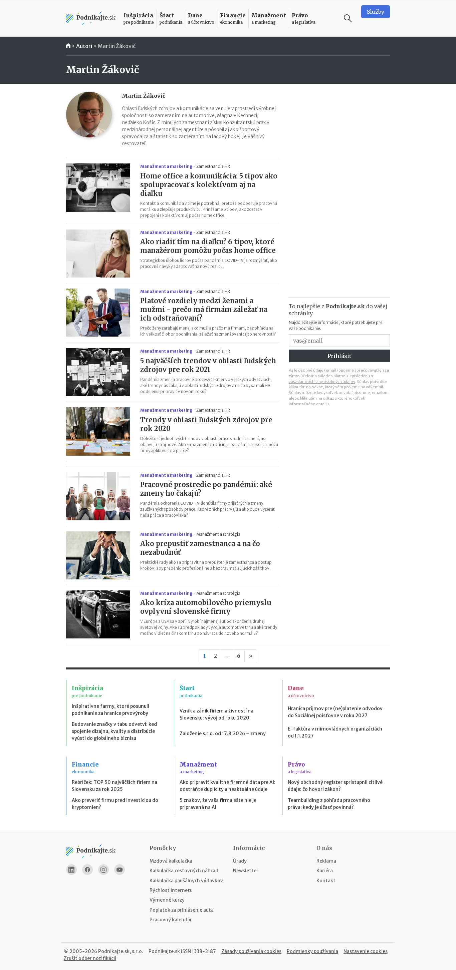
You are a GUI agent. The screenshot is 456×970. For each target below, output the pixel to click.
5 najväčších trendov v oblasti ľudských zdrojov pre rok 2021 (208, 365)
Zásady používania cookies (251, 951)
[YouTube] (119, 869)
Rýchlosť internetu (171, 890)
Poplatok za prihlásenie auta (182, 910)
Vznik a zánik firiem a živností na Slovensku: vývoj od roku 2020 (216, 714)
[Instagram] (103, 869)
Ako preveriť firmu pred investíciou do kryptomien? (115, 803)
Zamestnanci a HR (213, 166)
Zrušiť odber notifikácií (90, 958)
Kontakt (325, 881)
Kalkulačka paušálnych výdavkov (186, 881)
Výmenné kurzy (167, 900)
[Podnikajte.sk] (91, 18)
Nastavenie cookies (366, 951)
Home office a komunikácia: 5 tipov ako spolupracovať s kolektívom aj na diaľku (208, 184)
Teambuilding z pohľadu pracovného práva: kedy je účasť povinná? (329, 803)
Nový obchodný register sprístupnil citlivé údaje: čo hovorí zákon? (335, 785)
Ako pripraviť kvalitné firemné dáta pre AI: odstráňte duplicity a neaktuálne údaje (227, 785)
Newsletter (245, 871)
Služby (375, 11)
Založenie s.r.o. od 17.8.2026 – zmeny (223, 734)
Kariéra (324, 871)
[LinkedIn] (71, 869)
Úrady (240, 861)
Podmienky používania (312, 951)
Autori (84, 46)
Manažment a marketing (166, 166)
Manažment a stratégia (218, 534)
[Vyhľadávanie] (348, 18)
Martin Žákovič (117, 46)
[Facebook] (87, 869)
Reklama (326, 861)
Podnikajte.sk (164, 951)
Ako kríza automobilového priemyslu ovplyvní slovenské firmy (205, 606)
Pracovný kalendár (171, 920)
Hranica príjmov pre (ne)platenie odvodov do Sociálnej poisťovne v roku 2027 (335, 711)
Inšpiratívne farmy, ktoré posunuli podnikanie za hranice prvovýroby (110, 709)
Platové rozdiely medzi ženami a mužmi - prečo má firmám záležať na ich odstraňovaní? (203, 309)
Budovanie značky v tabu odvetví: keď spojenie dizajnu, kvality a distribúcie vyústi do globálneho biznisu (114, 731)
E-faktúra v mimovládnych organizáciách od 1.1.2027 (335, 732)
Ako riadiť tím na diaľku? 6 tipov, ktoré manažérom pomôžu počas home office (208, 246)
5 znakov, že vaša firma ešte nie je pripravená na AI (218, 803)
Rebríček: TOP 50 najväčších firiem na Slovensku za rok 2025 (114, 785)
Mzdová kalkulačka (171, 861)
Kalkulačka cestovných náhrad (184, 871)
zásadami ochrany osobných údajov (322, 381)
